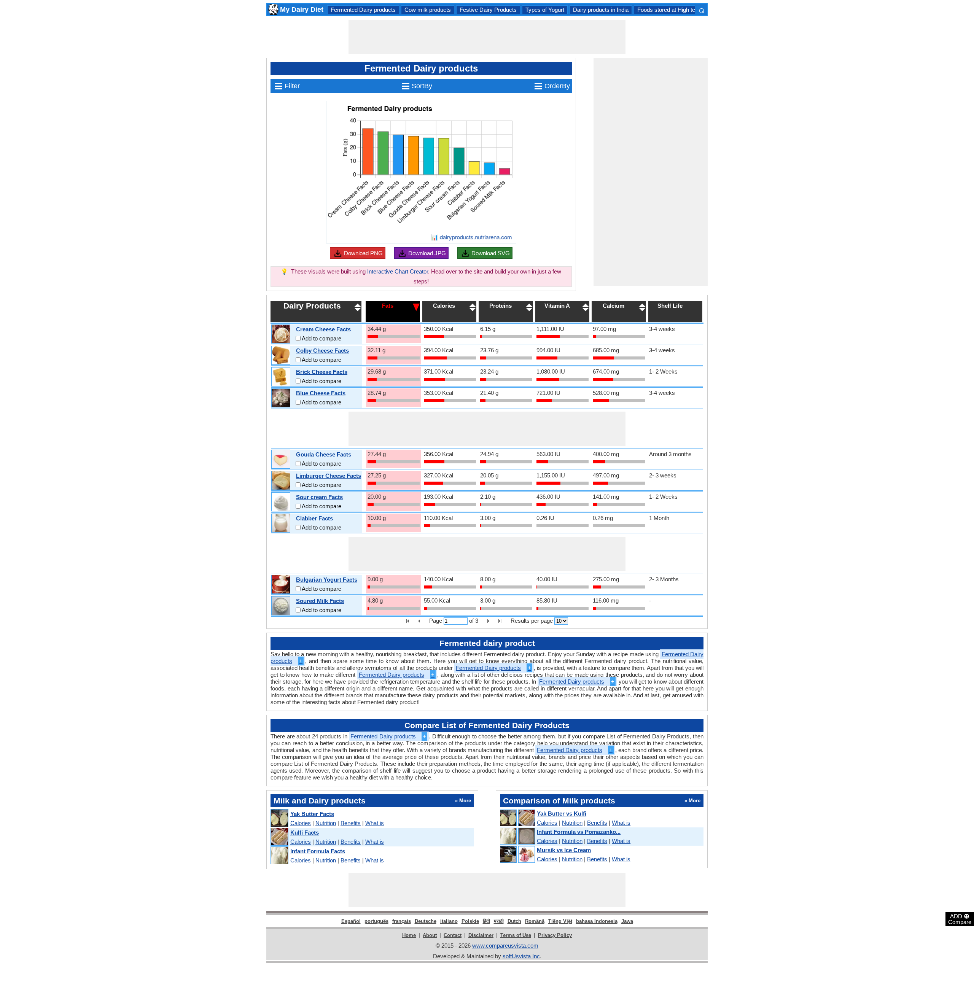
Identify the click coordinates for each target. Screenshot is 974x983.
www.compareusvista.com (505, 945)
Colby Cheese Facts (322, 350)
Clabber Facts (314, 518)
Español (351, 921)
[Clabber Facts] (280, 523)
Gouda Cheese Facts (323, 454)
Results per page (532, 620)
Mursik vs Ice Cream (564, 850)
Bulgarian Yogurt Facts (326, 579)
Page (435, 620)
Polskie (470, 921)
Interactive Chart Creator (397, 271)
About (430, 935)
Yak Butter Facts (312, 814)
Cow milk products (427, 9)
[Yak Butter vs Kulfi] (517, 818)
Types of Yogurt (544, 9)
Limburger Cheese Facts (328, 475)
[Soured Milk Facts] (280, 606)
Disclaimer (480, 935)
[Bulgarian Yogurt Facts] (280, 584)
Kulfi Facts (304, 832)
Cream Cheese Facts (323, 329)
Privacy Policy (555, 935)
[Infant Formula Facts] (279, 855)
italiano (449, 921)
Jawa (627, 921)
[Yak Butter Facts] (279, 818)
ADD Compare (959, 918)
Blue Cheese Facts (320, 393)
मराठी (499, 921)
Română (534, 921)
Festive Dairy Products (488, 9)
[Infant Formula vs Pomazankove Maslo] (517, 836)
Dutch (514, 921)
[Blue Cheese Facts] (280, 398)
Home (409, 935)
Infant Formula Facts (317, 851)
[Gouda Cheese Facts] (280, 459)
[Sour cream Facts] (280, 502)
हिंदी (486, 921)
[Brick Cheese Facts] (280, 377)
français (401, 921)
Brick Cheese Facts (321, 372)
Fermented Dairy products (363, 9)
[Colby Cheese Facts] (280, 355)
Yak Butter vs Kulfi (561, 813)
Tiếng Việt (560, 921)
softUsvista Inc (521, 956)
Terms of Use (515, 935)
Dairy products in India (601, 9)
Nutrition (325, 823)
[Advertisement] (487, 37)
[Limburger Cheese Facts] (280, 480)
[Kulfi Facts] (279, 837)
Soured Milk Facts (320, 601)
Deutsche (425, 921)
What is (374, 823)
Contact (453, 935)
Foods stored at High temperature (679, 9)
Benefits (351, 823)
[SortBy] (416, 307)
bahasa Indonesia (597, 921)
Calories (300, 823)
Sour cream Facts (319, 497)
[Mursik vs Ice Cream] (517, 855)
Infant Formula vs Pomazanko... (579, 832)
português (376, 921)
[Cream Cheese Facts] (280, 334)
